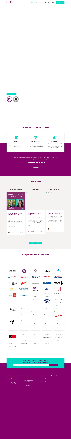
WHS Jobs (28, 378)
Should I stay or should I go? (54, 213)
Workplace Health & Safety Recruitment (28, 381)
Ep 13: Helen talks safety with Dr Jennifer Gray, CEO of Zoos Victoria (15, 214)
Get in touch (40, 378)
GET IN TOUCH (60, 2)
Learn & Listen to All (35, 242)
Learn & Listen (28, 385)
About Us (28, 383)
